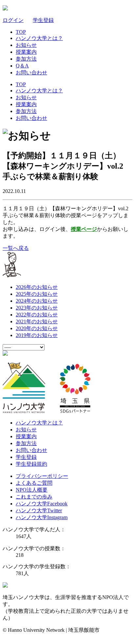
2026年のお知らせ (37, 287)
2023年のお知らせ (37, 307)
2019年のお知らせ (37, 335)
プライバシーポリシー (42, 476)
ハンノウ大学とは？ (39, 38)
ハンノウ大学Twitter (39, 510)
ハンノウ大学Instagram (42, 517)
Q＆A (22, 65)
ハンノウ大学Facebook (42, 503)
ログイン (13, 20)
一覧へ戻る (16, 248)
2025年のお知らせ (37, 294)
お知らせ (26, 45)
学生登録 (43, 20)
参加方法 (26, 59)
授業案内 (26, 52)
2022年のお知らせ (37, 314)
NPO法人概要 (32, 490)
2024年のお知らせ (37, 301)
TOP (21, 32)
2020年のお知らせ (37, 328)
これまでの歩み (34, 496)
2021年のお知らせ (37, 321)
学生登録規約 (31, 464)
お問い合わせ (31, 72)
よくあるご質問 (34, 483)
